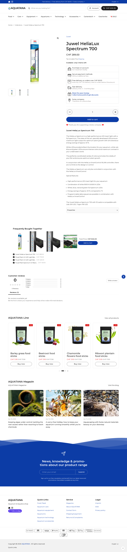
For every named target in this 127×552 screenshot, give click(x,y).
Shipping (81, 59)
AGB (97, 507)
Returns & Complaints (74, 517)
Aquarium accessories (45, 521)
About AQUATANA (73, 507)
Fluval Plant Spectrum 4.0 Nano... (26, 263)
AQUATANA (26, 544)
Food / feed (41, 503)
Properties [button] (71, 210)
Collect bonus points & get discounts (85, 95)
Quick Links (12, 547)
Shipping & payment (74, 514)
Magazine (70, 503)
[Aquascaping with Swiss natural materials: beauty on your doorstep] (101, 403)
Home (10, 25)
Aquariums (41, 514)
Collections (18, 25)
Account (95, 8)
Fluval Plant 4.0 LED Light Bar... (25, 257)
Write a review (112, 280)
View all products (112, 318)
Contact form (71, 510)
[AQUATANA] (16, 8)
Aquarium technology (45, 517)
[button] (109, 8)
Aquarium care (42, 507)
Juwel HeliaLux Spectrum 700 (25, 254)
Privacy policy (100, 510)
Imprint (98, 503)
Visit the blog (113, 385)
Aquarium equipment (45, 510)
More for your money (80, 93)
